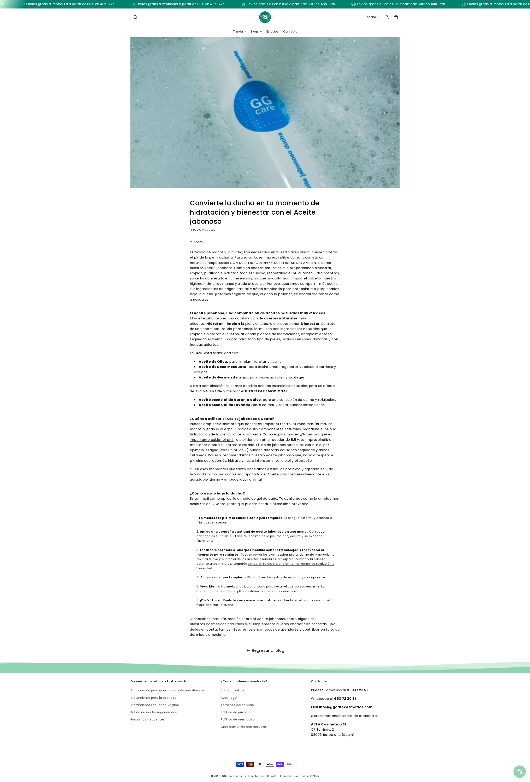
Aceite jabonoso (218, 268)
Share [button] (198, 242)
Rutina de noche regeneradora (154, 712)
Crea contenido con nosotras (244, 727)
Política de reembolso (238, 719)
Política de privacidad (237, 712)
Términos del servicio (237, 705)
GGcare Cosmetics (234, 776)
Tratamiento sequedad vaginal (154, 705)
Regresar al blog (268, 650)
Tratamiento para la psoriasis (153, 697)
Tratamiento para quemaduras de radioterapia (167, 690)
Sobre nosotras (232, 690)
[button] (135, 17)
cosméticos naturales (225, 624)
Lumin (301, 776)
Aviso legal (229, 697)
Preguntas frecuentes (147, 719)
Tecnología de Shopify (262, 776)
